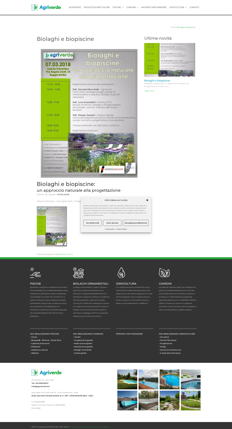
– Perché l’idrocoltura (167, 340)
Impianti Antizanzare (129, 334)
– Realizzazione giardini (82, 343)
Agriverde (75, 7)
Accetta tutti (92, 223)
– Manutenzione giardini (83, 347)
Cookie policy (110, 229)
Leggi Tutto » (149, 91)
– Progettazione (165, 343)
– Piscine (33, 337)
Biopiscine (60, 254)
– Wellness (34, 353)
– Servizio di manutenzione (170, 350)
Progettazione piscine (97, 7)
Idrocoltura (176, 7)
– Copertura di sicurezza (40, 343)
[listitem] (73, 380)
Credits (107, 427)
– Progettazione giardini (83, 340)
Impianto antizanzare (154, 7)
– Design (162, 347)
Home (173, 27)
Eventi (70, 254)
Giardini (131, 7)
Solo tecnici (112, 223)
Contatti (194, 7)
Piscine (117, 7)
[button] (147, 200)
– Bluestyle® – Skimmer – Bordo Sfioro (45, 340)
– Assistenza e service (39, 350)
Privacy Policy (121, 229)
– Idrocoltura (164, 337)
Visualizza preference (135, 223)
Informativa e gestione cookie (92, 427)
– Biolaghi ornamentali (82, 350)
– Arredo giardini (80, 353)
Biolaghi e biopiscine (157, 80)
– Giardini (77, 337)
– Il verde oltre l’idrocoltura (170, 353)
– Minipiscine (35, 347)
